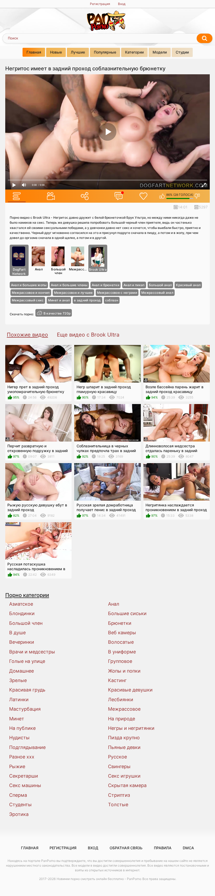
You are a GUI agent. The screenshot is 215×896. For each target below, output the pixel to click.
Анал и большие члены (69, 285)
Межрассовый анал (157, 293)
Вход (121, 4)
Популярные (105, 52)
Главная (33, 52)
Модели (160, 52)
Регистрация (100, 4)
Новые (56, 52)
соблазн (111, 300)
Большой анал (160, 285)
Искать (204, 38)
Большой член (58, 271)
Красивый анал (188, 285)
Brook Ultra (98, 269)
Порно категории (27, 595)
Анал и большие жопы (29, 285)
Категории (134, 52)
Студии (182, 52)
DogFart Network (19, 272)
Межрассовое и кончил (31, 293)
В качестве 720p (57, 313)
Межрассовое (78, 269)
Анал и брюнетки (106, 285)
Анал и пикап (134, 285)
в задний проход (87, 300)
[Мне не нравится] (197, 196)
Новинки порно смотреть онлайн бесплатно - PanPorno (99, 879)
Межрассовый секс (28, 300)
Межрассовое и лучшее (73, 293)
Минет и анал (59, 300)
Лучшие (78, 52)
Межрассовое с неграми (117, 293)
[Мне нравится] (162, 196)
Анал (39, 269)
